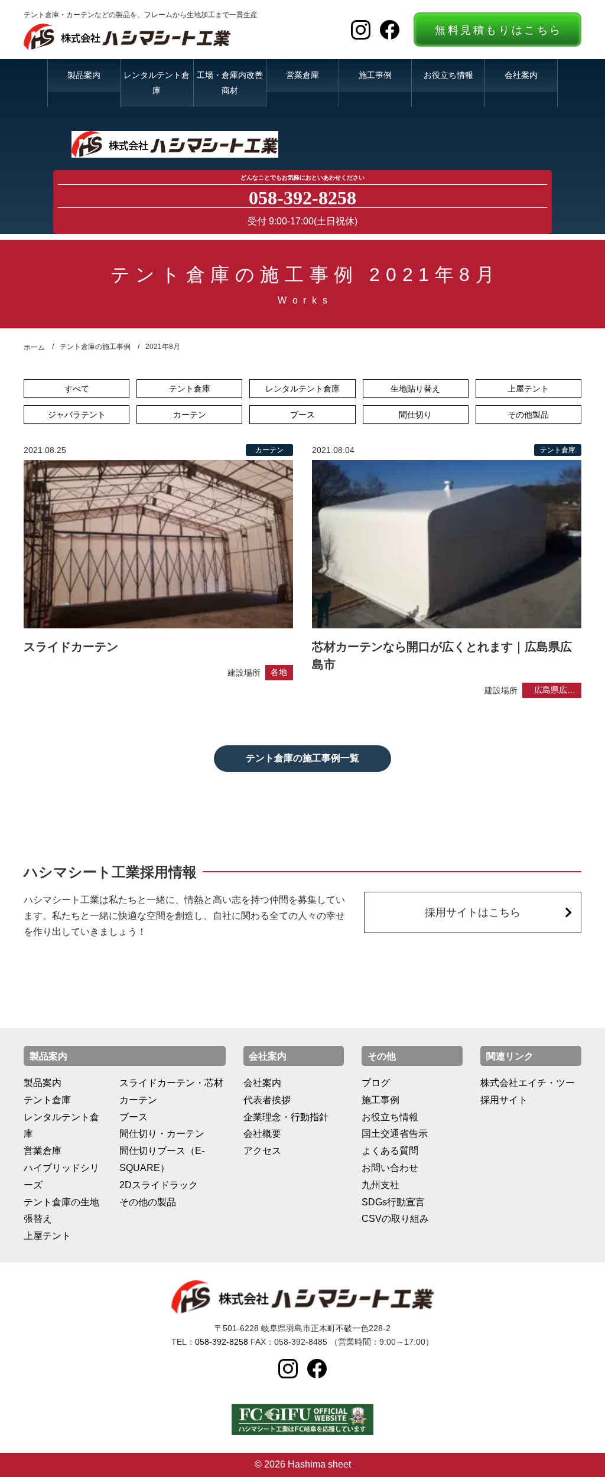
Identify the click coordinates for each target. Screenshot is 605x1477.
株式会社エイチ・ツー (527, 1083)
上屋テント (528, 388)
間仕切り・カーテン (161, 1134)
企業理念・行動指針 (285, 1117)
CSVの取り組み (395, 1219)
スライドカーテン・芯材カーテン (171, 1091)
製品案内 (83, 75)
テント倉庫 (189, 388)
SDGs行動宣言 (393, 1202)
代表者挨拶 (267, 1100)
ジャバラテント (77, 414)
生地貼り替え (415, 388)
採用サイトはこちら (473, 912)
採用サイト (504, 1100)
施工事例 (375, 75)
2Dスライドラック (158, 1185)
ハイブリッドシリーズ (61, 1176)
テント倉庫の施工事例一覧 (302, 758)
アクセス (262, 1151)
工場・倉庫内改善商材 (230, 82)
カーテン (189, 414)
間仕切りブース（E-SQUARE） (161, 1159)
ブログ (376, 1083)
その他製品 (528, 414)
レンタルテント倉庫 (156, 82)
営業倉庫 (302, 75)
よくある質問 (390, 1151)
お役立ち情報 (448, 75)
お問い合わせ (390, 1168)
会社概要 (262, 1134)
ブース (302, 414)
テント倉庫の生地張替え (61, 1210)
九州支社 (380, 1185)
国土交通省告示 (395, 1134)
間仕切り (415, 414)
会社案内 (521, 75)
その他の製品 (147, 1202)
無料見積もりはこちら (498, 30)
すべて (76, 388)
